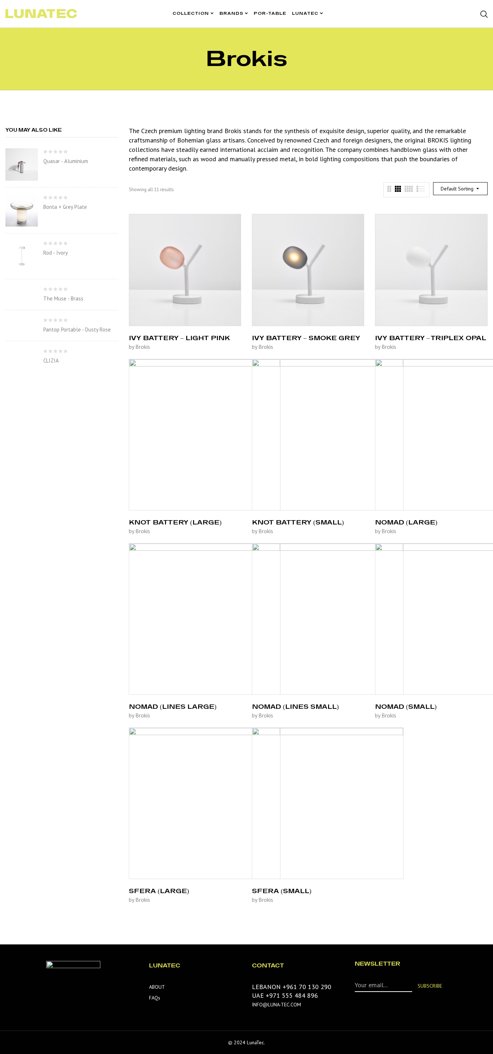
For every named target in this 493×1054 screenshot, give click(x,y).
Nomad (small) (406, 706)
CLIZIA (51, 360)
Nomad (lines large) (173, 706)
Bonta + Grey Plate (65, 206)
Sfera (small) (281, 890)
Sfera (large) (159, 890)
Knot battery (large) (175, 522)
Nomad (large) (406, 522)
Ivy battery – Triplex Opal (430, 337)
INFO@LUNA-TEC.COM (276, 1004)
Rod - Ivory (55, 252)
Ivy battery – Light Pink (179, 337)
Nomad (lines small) (295, 706)
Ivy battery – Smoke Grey (306, 337)
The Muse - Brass (63, 298)
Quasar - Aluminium (65, 161)
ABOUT (157, 987)
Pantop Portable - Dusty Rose (77, 329)
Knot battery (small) (298, 522)
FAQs (154, 997)
